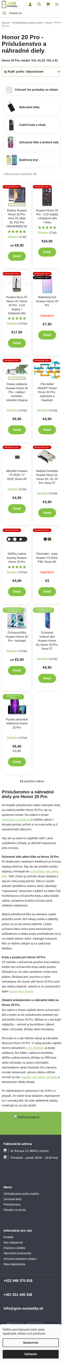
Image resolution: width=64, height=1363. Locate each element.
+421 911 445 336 (18, 1295)
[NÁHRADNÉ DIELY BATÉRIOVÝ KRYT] (47, 282)
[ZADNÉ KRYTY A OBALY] (17, 704)
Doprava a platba (14, 1247)
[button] (32, 89)
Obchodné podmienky (17, 1253)
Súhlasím (30, 1354)
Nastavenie (30, 1342)
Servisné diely (13, 1199)
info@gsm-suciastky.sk (23, 1308)
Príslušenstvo (12, 1204)
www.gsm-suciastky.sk (16, 819)
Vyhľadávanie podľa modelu (21, 1193)
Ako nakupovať (13, 1242)
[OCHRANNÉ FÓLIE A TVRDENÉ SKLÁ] (17, 617)
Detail (17, 256)
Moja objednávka (14, 1264)
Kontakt (8, 1237)
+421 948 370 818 (18, 1281)
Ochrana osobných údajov (20, 1258)
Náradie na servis (15, 1209)
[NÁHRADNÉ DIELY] (17, 195)
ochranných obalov (21, 991)
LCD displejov (35, 1047)
